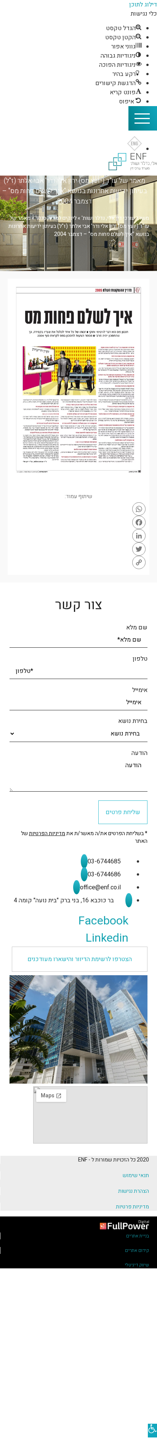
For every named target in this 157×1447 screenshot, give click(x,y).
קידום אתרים (137, 1250)
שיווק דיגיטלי (137, 1264)
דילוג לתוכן (143, 4)
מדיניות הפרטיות (47, 833)
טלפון (140, 658)
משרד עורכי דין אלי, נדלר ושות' (115, 218)
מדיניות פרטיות (132, 1207)
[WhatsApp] (78, 509)
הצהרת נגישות (133, 1191)
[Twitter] (78, 549)
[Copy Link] (78, 562)
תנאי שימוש (136, 1175)
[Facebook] (78, 522)
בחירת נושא (132, 721)
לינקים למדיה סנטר (56, 218)
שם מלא (136, 627)
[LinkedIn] (78, 535)
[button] (79, 959)
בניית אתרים (137, 1235)
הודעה (139, 753)
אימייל (139, 690)
